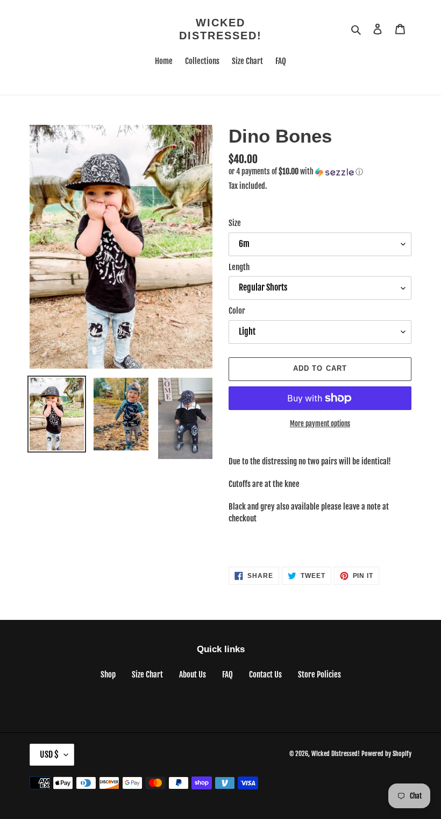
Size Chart (147, 674)
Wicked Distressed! (220, 29)
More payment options (320, 423)
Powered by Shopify (386, 754)
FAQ (227, 674)
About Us (192, 674)
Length (239, 267)
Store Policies (319, 674)
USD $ (49, 754)
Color (237, 311)
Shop (108, 674)
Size (235, 223)
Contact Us (265, 674)
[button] (296, 172)
